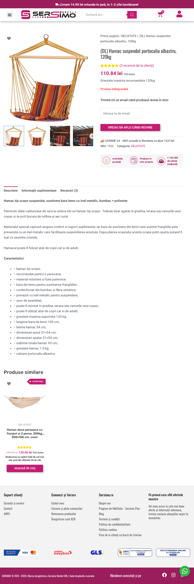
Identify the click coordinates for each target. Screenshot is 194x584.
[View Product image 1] (14, 136)
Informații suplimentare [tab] (39, 190)
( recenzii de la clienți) (137, 65)
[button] (10, 15)
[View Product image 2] (37, 136)
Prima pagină (109, 36)
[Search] (132, 15)
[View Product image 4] (83, 136)
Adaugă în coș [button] (24, 468)
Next (92, 136)
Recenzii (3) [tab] (69, 190)
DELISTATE (129, 36)
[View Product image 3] (60, 136)
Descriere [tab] (11, 190)
